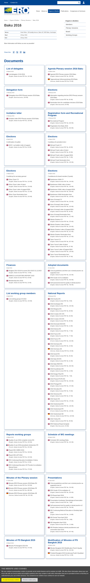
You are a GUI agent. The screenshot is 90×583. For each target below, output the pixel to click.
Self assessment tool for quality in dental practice (65, 283)
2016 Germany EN (61, 345)
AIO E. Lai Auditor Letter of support (20, 146)
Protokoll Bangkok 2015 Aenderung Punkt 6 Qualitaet (66, 554)
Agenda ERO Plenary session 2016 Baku (63, 75)
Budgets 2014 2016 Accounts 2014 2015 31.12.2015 (25, 271)
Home (6, 2)
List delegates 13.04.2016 (20, 75)
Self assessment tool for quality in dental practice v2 (66, 506)
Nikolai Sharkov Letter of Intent (61, 225)
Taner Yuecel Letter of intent (61, 245)
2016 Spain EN (61, 400)
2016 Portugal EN (61, 385)
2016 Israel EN (61, 355)
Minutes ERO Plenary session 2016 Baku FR (23, 489)
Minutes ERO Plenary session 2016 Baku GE (23, 494)
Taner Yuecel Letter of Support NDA (61, 250)
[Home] (16, 11)
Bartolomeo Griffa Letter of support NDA (62, 190)
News (38, 11)
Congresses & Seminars (77, 11)
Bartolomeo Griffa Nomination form (61, 195)
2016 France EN (61, 335)
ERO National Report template (59, 425)
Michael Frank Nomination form (61, 161)
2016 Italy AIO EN (61, 360)
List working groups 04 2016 (20, 300)
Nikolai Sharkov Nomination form (61, 235)
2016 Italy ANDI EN (61, 365)
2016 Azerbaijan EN (61, 305)
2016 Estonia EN (61, 330)
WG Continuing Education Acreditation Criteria (23, 461)
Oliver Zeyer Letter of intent (20, 185)
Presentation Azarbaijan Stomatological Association (66, 501)
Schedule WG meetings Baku (61, 441)
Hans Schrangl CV (61, 200)
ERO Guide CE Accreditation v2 (61, 491)
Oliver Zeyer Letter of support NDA (20, 190)
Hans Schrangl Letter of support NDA (61, 210)
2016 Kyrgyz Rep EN (61, 375)
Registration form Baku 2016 (61, 127)
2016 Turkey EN (61, 420)
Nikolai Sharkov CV (61, 220)
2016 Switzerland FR (61, 410)
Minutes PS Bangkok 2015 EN (20, 546)
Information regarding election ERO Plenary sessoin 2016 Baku (66, 97)
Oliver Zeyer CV (20, 180)
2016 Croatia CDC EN (61, 315)
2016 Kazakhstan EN (61, 370)
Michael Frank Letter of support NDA (61, 156)
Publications (64, 11)
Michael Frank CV (61, 146)
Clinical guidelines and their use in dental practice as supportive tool (66, 272)
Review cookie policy (29, 580)
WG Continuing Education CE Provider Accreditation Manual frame (25, 467)
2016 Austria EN (61, 300)
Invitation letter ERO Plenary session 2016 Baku (24, 119)
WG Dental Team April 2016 (61, 518)
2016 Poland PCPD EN (61, 380)
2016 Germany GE (61, 350)
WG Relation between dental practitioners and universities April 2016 (64, 529)
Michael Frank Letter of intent (61, 151)
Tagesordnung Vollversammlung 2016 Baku (64, 80)
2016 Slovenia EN (61, 395)
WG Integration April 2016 (61, 523)
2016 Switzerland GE (62, 415)
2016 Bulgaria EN (61, 310)
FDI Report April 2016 (61, 496)
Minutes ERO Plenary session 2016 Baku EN (23, 484)
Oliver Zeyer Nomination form (20, 195)
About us (44, 11)
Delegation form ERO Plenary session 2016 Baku (24, 96)
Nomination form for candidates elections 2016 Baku (66, 103)
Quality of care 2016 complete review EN (21, 441)
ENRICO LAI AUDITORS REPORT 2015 (21, 276)
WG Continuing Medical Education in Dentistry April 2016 (66, 512)
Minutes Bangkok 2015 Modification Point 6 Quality (66, 549)
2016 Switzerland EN (61, 405)
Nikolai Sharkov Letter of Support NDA (62, 230)
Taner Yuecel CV (61, 240)
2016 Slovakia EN (61, 390)
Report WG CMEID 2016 (20, 451)
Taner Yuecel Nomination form (61, 255)
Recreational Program (61, 122)
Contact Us (13, 2)
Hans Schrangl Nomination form (61, 215)
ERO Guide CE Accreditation (61, 278)
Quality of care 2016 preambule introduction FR (23, 446)
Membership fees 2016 (20, 281)
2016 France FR (61, 340)
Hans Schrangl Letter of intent (61, 205)
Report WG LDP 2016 (20, 456)
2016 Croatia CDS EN (61, 320)
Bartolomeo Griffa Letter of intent (61, 185)
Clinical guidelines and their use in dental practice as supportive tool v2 (66, 485)
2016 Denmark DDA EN (61, 325)
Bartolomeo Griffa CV (61, 180)
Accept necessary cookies (11, 580)
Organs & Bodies (54, 11)
